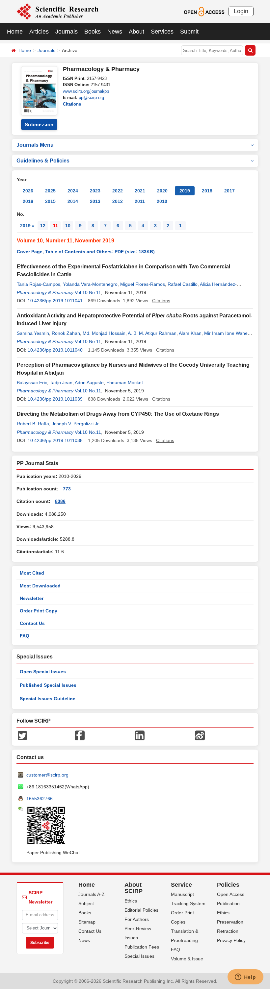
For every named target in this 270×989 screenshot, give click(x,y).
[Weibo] (200, 734)
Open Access (230, 894)
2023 (95, 190)
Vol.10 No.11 (88, 292)
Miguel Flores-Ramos (142, 284)
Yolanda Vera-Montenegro (90, 284)
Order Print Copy (38, 610)
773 (67, 488)
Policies (228, 884)
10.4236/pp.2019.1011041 (55, 300)
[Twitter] (22, 734)
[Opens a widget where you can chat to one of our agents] (245, 977)
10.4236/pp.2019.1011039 (55, 399)
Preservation (230, 922)
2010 (162, 201)
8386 (60, 501)
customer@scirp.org (47, 775)
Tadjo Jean (61, 382)
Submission (39, 124)
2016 (28, 201)
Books (92, 31)
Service (181, 884)
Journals (66, 31)
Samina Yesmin (33, 333)
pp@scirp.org (91, 97)
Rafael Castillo (183, 284)
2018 (207, 190)
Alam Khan (190, 333)
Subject (86, 903)
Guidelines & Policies (42, 160)
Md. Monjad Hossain (104, 333)
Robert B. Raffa (33, 423)
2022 (117, 190)
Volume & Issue (187, 958)
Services (162, 31)
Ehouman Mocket (124, 382)
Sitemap (86, 922)
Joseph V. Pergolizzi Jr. (76, 423)
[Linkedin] (140, 734)
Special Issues (139, 956)
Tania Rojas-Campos (38, 284)
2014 (73, 201)
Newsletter (31, 598)
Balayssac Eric (32, 382)
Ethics (130, 900)
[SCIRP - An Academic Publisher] (57, 11)
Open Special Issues (43, 671)
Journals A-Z (91, 894)
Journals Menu (35, 145)
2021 (140, 190)
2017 (229, 190)
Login (241, 11)
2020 (162, 190)
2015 (50, 201)
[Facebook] (80, 734)
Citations (72, 104)
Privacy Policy (231, 940)
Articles (39, 31)
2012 (117, 201)
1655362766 (39, 798)
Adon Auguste (89, 382)
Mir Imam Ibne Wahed (227, 333)
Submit (189, 31)
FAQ (24, 635)
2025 (50, 190)
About (136, 31)
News (114, 31)
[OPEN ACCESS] (204, 11)
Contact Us (32, 623)
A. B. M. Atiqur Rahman (152, 333)
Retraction (227, 931)
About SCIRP (133, 888)
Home (15, 31)
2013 (95, 201)
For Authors (136, 919)
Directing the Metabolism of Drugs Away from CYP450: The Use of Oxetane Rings (118, 414)
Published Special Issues (48, 685)
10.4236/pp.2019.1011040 (55, 350)
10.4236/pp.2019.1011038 (55, 440)
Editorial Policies (141, 910)
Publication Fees (141, 947)
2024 (73, 190)
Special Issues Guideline (47, 698)
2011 (140, 201)
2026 (28, 190)
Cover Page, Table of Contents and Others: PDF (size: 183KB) (86, 251)
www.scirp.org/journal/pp (86, 91)
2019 (184, 190)
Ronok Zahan (66, 333)
